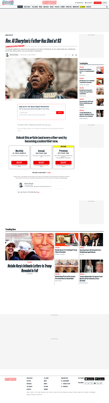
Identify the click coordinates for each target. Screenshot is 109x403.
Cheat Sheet (27, 7)
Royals (52, 7)
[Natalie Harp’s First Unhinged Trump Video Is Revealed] (100, 84)
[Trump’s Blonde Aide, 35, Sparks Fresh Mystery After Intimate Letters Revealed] (100, 116)
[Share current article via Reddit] (76, 55)
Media (40, 7)
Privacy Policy (64, 178)
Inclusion (70, 392)
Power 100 (69, 7)
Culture (46, 386)
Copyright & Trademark (89, 392)
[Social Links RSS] (98, 383)
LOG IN (104, 2)
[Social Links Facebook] (85, 383)
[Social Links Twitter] (88, 383)
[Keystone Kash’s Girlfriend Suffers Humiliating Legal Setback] (100, 105)
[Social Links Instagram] (91, 383)
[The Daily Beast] (49, 2)
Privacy (51, 392)
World (45, 383)
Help (48, 392)
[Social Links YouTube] (95, 383)
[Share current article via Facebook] (65, 55)
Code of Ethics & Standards (61, 392)
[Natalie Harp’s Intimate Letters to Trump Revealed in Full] (100, 73)
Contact (32, 392)
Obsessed (46, 7)
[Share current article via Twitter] (69, 55)
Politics (57, 7)
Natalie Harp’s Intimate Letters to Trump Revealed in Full (30, 268)
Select (19, 163)
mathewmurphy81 (29, 186)
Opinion (62, 7)
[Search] (107, 7)
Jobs (39, 392)
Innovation (76, 7)
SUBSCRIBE (97, 2)
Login (49, 172)
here (38, 192)
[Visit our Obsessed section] (13, 2)
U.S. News (82, 7)
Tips (36, 392)
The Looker (35, 7)
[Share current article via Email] (72, 55)
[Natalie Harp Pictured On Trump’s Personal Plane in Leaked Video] (100, 94)
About (28, 392)
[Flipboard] (101, 383)
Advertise (43, 392)
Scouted (88, 7)
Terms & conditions (78, 392)
